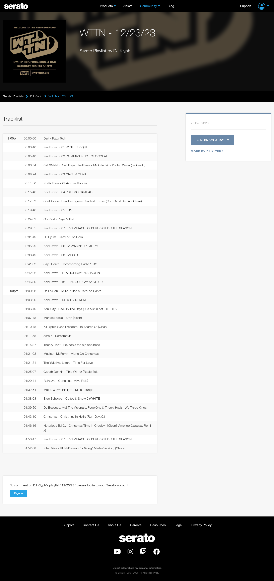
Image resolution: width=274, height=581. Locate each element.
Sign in (18, 493)
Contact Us (91, 525)
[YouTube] (117, 553)
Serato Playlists (13, 96)
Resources (158, 525)
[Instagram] (130, 553)
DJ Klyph (36, 96)
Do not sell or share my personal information (137, 567)
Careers (135, 525)
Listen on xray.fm (213, 139)
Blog (170, 6)
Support (245, 6)
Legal (179, 525)
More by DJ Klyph (206, 151)
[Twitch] (143, 553)
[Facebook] (156, 553)
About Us (114, 525)
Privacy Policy (201, 525)
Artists (127, 6)
